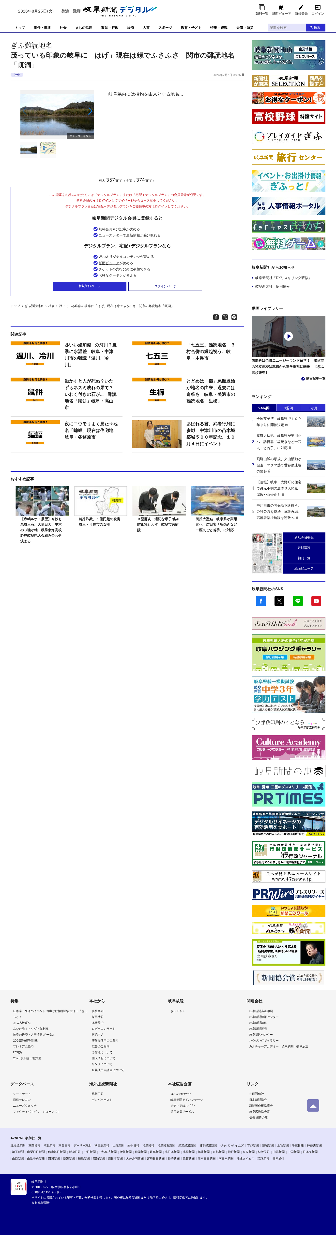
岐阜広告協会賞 (259, 1111)
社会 (63, 27)
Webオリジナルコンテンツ (119, 256)
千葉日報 (298, 1145)
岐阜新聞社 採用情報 (272, 286)
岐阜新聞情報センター (264, 1017)
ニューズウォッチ (25, 1105)
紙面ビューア (281, 13)
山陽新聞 (279, 1152)
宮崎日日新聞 (156, 1158)
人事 (146, 27)
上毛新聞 (283, 1145)
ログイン (317, 13)
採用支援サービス (182, 1111)
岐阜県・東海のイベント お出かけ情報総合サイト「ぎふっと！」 (50, 1014)
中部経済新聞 (108, 1152)
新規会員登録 (304, 537)
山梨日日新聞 (36, 1152)
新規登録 (301, 13)
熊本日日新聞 (206, 1158)
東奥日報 (64, 1145)
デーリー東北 (82, 1145)
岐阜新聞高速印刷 (261, 1011)
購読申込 (98, 1034)
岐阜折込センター (261, 1034)
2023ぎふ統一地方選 (27, 1058)
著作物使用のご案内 (105, 1040)
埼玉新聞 (18, 1152)
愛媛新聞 (69, 1158)
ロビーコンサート (103, 1028)
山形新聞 (118, 1145)
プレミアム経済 (23, 1046)
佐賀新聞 (189, 1158)
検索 (317, 27)
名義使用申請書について (108, 1070)
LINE (298, 601)
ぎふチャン (177, 1011)
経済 (130, 27)
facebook (261, 601)
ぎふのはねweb (180, 1094)
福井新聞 (204, 1152)
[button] (90, 111)
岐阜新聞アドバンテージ (186, 1100)
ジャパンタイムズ (232, 1145)
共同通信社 (256, 1094)
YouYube (316, 601)
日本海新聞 (310, 1152)
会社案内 (98, 1011)
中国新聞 (294, 1152)
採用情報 (98, 1017)
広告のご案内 (100, 1046)
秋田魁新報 (101, 1145)
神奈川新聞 (314, 1145)
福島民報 (148, 1145)
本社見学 (98, 1023)
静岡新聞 (141, 1152)
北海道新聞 (18, 1145)
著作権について (102, 1052)
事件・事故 (42, 27)
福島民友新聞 (166, 1145)
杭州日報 (98, 1094)
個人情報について (103, 1058)
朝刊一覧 (262, 13)
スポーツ (165, 27)
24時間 (264, 408)
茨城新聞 (268, 1145)
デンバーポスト (102, 1100)
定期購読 (304, 548)
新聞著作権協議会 (261, 1105)
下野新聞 (253, 1145)
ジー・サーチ (22, 1094)
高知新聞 (99, 1158)
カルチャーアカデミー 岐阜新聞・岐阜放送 (278, 1046)
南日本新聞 (226, 1158)
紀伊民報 (264, 1152)
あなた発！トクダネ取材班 (30, 1028)
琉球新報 (263, 1158)
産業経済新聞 (187, 1145)
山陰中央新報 (36, 1158)
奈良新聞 (249, 1152)
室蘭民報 (34, 1145)
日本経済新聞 (208, 1145)
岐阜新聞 (156, 1152)
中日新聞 (90, 1152)
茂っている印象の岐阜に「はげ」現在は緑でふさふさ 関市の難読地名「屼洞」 (116, 306)
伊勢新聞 (126, 1152)
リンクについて (102, 1064)
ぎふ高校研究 (22, 1023)
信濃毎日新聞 (57, 1152)
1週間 (288, 408)
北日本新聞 (172, 1152)
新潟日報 (75, 1152)
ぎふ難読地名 (31, 45)
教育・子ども (191, 27)
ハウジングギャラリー (264, 1040)
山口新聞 (18, 1158)
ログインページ (165, 286)
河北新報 (49, 1145)
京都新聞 (219, 1152)
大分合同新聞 (135, 1158)
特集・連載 (219, 27)
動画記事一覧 (315, 378)
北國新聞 (189, 1152)
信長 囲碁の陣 (258, 1117)
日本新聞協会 (258, 1100)
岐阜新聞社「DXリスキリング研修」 (283, 278)
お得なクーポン (111, 275)
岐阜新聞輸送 (258, 1023)
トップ (20, 27)
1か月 (313, 408)
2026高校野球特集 (25, 1040)
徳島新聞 (84, 1158)
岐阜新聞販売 (258, 1028)
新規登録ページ (89, 286)
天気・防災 (245, 27)
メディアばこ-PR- (182, 1105)
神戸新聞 (234, 1152)
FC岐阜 (18, 1052)
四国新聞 (54, 1158)
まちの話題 (83, 27)
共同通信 (278, 1158)
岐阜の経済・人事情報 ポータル (34, 1034)
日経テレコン (22, 1100)
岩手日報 (133, 1145)
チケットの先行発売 (114, 269)
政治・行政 (110, 27)
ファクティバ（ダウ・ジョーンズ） (36, 1111)
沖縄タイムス (245, 1158)
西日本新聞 (115, 1158)
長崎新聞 (174, 1158)
